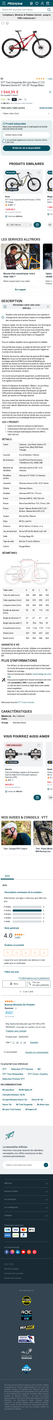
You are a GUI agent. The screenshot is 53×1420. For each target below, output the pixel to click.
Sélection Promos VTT (13, 1079)
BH (2, 78)
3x (8, 99)
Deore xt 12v (37, 1100)
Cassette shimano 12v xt (13, 1095)
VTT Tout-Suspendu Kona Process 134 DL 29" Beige (23, 201)
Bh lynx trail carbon (11, 1109)
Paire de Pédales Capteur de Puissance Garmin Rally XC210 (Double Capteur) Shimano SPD (22, 774)
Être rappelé (20, 290)
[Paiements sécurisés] (17, 1232)
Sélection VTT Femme (22, 1069)
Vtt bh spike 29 (25, 1090)
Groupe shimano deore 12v (14, 1100)
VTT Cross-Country (26, 702)
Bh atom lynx (43, 1104)
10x (20, 99)
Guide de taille (45, 108)
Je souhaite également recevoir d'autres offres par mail (27, 141)
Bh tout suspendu (24, 1104)
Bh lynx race (8, 1090)
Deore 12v (7, 1104)
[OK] (46, 1165)
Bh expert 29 (31, 1109)
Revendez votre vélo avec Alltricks (26, 306)
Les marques (10, 1199)
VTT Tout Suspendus (12, 1074)
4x (14, 99)
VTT (4, 1069)
